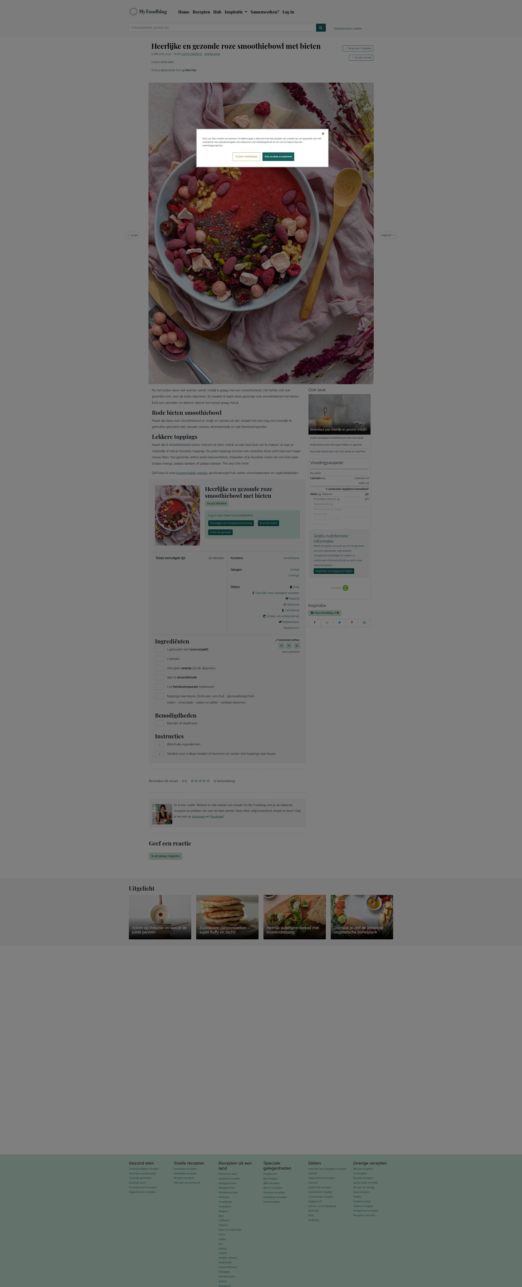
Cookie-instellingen (246, 156)
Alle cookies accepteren (278, 156)
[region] (262, 148)
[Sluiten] (323, 133)
